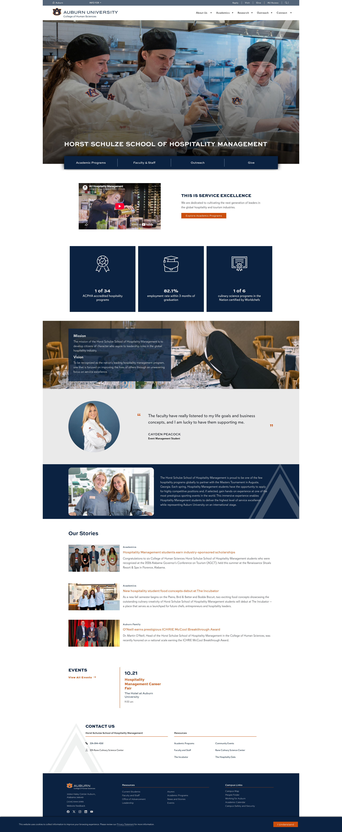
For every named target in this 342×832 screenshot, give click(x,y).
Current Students (131, 791)
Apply (235, 2)
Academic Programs (184, 743)
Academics (223, 12)
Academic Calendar (235, 802)
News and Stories (176, 799)
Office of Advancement (134, 799)
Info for (96, 2)
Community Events (224, 743)
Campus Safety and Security (240, 806)
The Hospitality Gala (225, 757)
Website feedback (76, 805)
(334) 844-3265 (75, 801)
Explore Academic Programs (204, 215)
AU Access (273, 2)
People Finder (232, 794)
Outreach (263, 12)
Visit (247, 2)
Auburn (61, 2)
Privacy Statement (125, 824)
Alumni (170, 791)
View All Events (80, 677)
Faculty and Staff (182, 750)
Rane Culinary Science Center (230, 750)
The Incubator (181, 757)
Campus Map (232, 791)
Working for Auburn (235, 798)
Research (243, 12)
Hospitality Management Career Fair (143, 684)
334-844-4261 (96, 743)
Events (170, 803)
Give (260, 2)
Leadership (128, 803)
